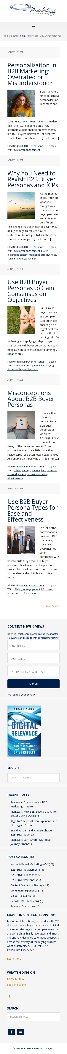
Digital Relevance (20, 895)
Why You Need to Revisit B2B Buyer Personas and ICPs (32, 179)
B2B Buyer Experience (23, 875)
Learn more (14, 958)
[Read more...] (50, 138)
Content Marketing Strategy (27, 885)
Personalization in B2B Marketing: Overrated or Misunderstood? (31, 74)
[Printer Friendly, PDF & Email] (8, 996)
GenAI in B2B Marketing (24, 901)
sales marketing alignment (22, 258)
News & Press (15, 978)
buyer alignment (28, 369)
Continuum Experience (23, 890)
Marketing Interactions (33, 13)
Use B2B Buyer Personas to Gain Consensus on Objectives (30, 291)
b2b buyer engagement (27, 149)
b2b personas (49, 470)
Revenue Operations (22, 906)
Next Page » (52, 605)
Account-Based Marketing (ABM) (30, 864)
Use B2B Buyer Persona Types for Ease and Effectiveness (32, 510)
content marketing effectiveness (38, 254)
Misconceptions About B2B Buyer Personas (30, 399)
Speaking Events (17, 984)
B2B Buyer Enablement (24, 869)
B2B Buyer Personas (32, 146)
